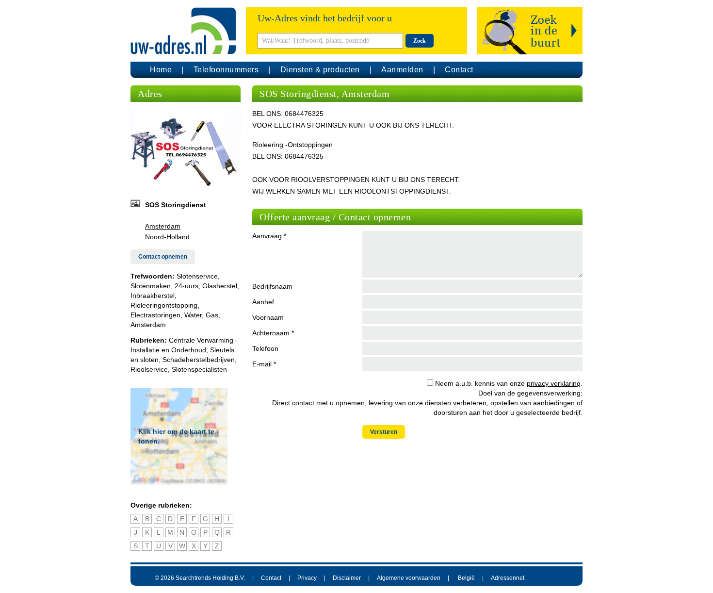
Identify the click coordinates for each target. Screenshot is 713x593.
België (466, 578)
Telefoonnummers (226, 70)
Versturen (383, 431)
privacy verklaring (554, 383)
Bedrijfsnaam (272, 286)
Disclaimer (347, 578)
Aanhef (263, 302)
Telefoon (265, 348)
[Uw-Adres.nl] (183, 30)
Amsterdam (162, 226)
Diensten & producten (320, 70)
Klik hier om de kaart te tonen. (176, 436)
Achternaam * (273, 333)
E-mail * (264, 364)
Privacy (307, 578)
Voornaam (268, 317)
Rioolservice (149, 369)
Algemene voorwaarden (408, 578)
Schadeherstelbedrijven (198, 359)
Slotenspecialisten (199, 369)
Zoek (419, 40)
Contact (459, 70)
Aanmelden (402, 70)
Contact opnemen (162, 256)
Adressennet (507, 578)
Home (161, 70)
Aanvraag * (269, 236)
